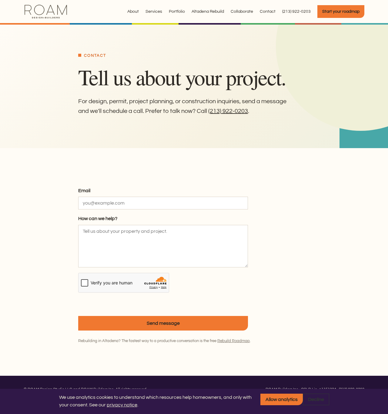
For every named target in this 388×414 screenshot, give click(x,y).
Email (84, 190)
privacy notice (122, 404)
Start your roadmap (341, 11)
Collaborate (242, 11)
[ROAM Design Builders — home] (46, 11)
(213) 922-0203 (296, 11)
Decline (316, 399)
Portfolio (177, 11)
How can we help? (97, 218)
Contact (268, 11)
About (133, 11)
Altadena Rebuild (208, 11)
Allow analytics (282, 399)
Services (154, 11)
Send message (163, 323)
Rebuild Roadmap (233, 341)
